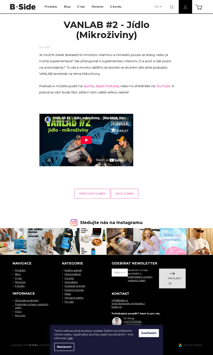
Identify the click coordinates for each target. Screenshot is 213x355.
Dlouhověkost (72, 274)
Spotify (88, 86)
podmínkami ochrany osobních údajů (140, 278)
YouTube (163, 86)
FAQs (18, 311)
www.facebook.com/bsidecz (128, 303)
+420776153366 (132, 321)
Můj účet (20, 315)
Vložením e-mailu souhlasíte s (140, 275)
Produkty (20, 270)
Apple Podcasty (107, 86)
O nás (18, 278)
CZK (157, 6)
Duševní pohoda (74, 290)
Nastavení (64, 346)
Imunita (69, 278)
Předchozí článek (92, 193)
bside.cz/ (117, 306)
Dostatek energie (74, 286)
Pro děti (69, 301)
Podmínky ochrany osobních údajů (31, 306)
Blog (18, 274)
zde (70, 338)
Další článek (124, 193)
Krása (67, 293)
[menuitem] (50, 6)
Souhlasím (148, 333)
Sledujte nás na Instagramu (111, 222)
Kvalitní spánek (73, 270)
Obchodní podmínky (27, 300)
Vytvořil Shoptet (192, 345)
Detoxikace (71, 282)
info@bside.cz (120, 300)
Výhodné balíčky (74, 297)
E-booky (20, 286)
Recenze (20, 282)
